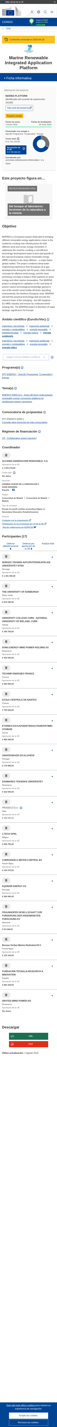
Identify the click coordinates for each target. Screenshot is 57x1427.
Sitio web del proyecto (18, 108)
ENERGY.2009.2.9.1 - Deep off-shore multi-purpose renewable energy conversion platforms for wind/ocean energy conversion (27, 398)
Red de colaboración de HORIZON (21, 527)
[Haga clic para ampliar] (52, 557)
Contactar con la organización (19, 520)
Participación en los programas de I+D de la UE (27, 524)
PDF (30, 1044)
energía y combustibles (13, 329)
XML (30, 1036)
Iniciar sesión (32, 12)
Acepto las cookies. (28, 1415)
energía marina (30, 333)
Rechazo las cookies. (28, 1422)
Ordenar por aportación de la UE (28, 546)
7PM (8, 29)
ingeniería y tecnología (13, 326)
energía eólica (9, 347)
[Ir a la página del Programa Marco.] (28, 48)
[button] (39, 12)
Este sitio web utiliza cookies (21, 1405)
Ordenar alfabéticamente (10, 544)
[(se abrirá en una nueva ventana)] (11, 11)
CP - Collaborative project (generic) (19, 438)
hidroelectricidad (10, 333)
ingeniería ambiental (39, 326)
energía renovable (39, 329)
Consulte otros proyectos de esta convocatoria (24, 422)
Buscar (45, 12)
